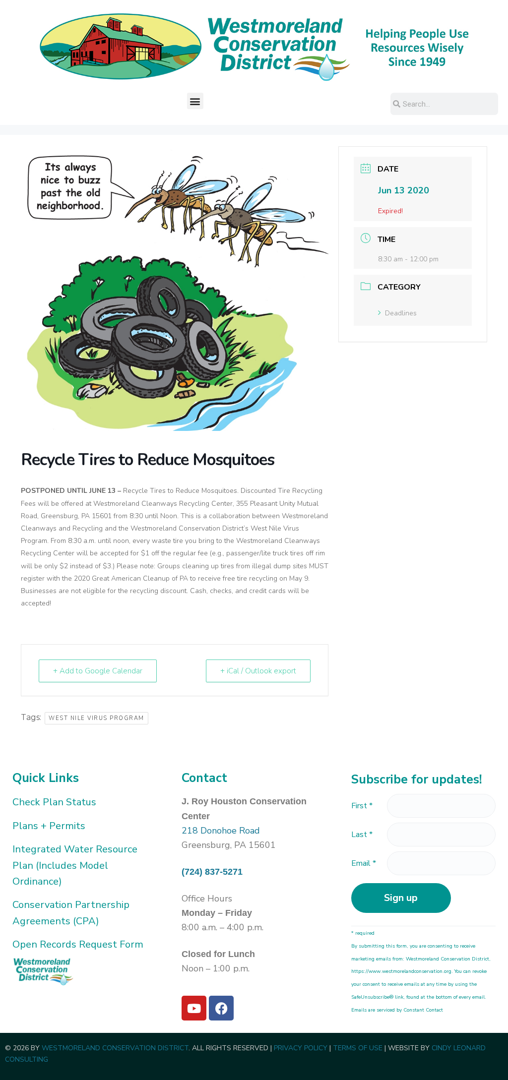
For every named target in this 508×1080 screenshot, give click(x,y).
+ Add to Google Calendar (97, 671)
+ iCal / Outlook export (258, 671)
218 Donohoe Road (221, 831)
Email (363, 863)
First (362, 805)
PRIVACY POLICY (300, 1048)
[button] (195, 101)
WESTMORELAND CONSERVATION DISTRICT (115, 1048)
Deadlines (401, 313)
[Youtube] (194, 1008)
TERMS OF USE (357, 1048)
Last (362, 834)
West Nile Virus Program (96, 718)
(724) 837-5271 (212, 872)
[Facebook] (221, 1008)
